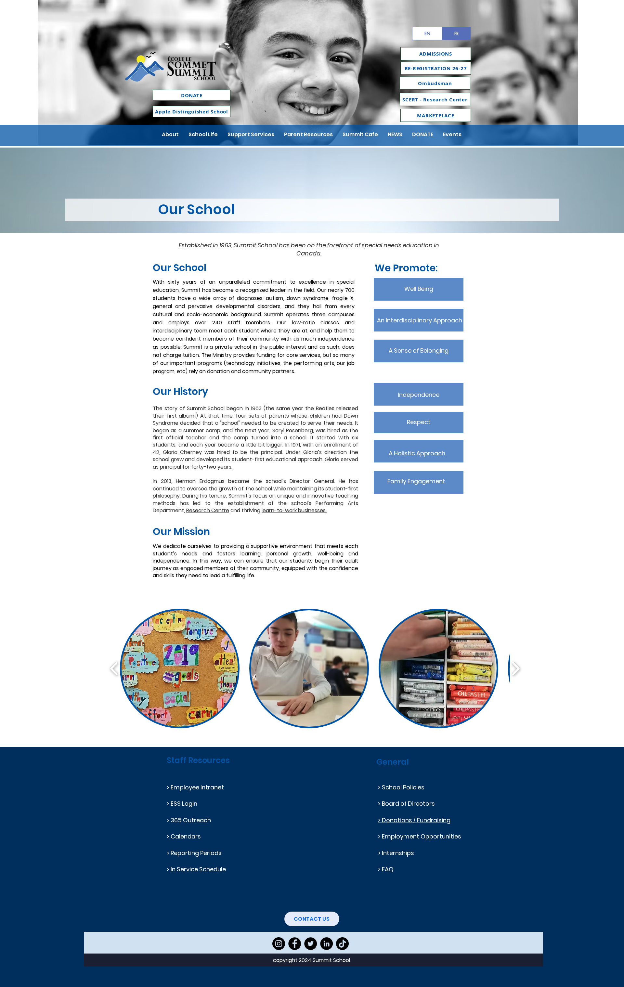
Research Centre (207, 510)
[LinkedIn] (326, 943)
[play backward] (114, 669)
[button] (170, 134)
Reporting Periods (196, 853)
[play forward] (515, 669)
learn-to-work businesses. (294, 510)
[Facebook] (294, 943)
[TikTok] (342, 943)
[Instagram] (278, 943)
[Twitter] (310, 943)
